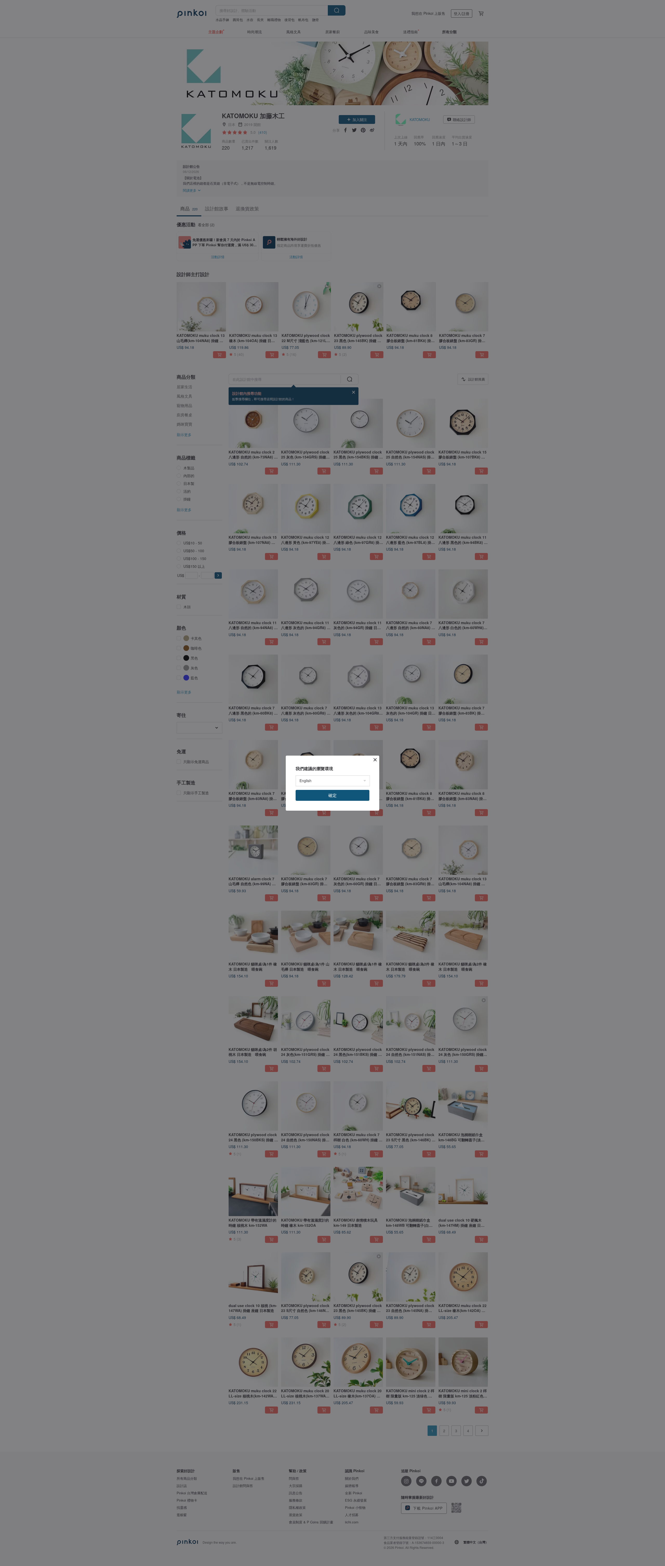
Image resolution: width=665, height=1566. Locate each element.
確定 (332, 795)
